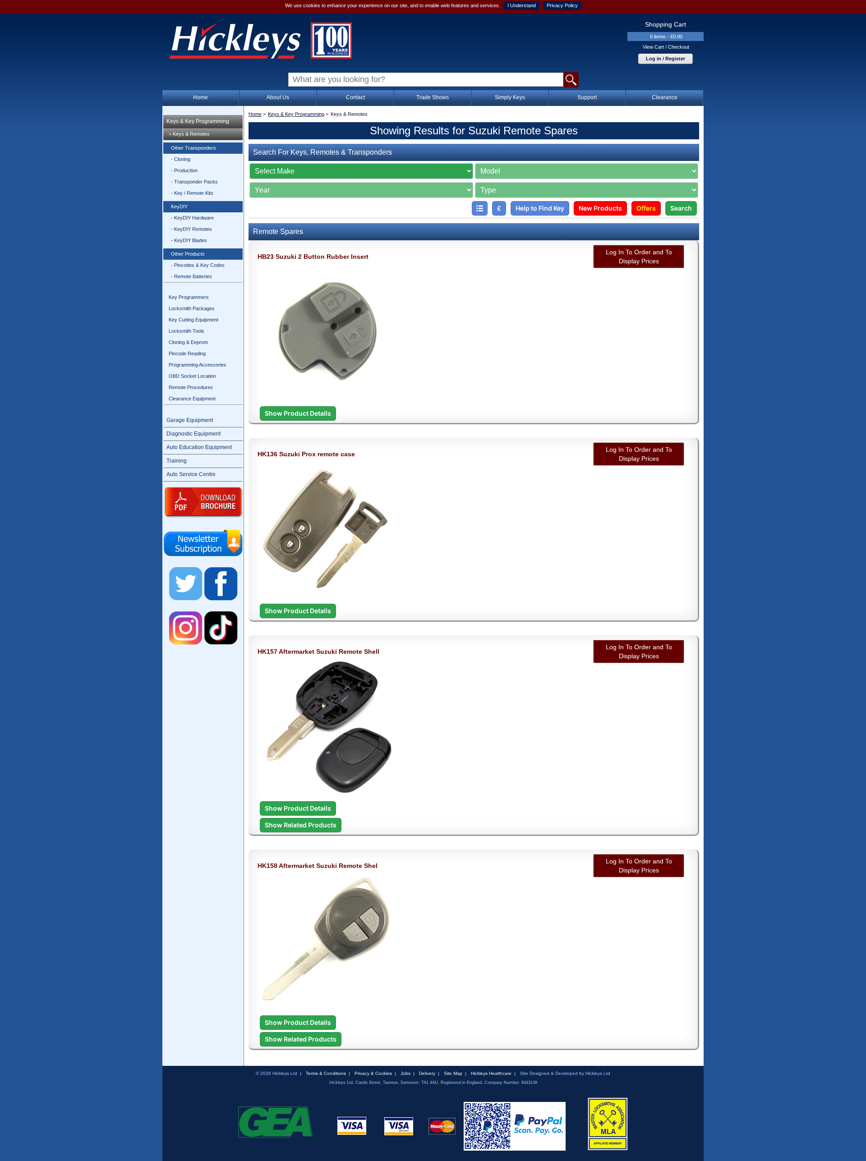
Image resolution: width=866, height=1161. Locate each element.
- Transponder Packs (194, 181)
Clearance (664, 97)
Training (176, 461)
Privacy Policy (562, 5)
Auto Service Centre (191, 474)
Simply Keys (510, 97)
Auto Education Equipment (199, 447)
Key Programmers (189, 297)
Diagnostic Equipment (193, 434)
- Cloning (180, 159)
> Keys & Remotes (189, 134)
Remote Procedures (191, 387)
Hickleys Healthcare (491, 1073)
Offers (646, 208)
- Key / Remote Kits (192, 193)
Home (200, 97)
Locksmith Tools (186, 331)
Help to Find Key (540, 208)
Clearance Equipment (192, 398)
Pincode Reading (187, 353)
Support (587, 97)
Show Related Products (300, 825)
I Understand (521, 5)
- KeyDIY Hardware (192, 217)
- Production (184, 170)
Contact (355, 97)
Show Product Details (298, 413)
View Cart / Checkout (666, 47)
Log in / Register (665, 58)
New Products (600, 208)
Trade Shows (432, 97)
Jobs (405, 1073)
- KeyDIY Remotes (191, 229)
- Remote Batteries (191, 276)
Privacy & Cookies (373, 1073)
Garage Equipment (189, 420)
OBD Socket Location (192, 376)
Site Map (453, 1073)
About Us (278, 97)
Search (681, 208)
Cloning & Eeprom (188, 342)
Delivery (427, 1073)
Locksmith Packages (192, 308)
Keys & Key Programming (197, 121)
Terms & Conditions (326, 1073)
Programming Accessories (197, 364)
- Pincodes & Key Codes (198, 265)
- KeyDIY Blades (189, 240)
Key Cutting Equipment (193, 319)
